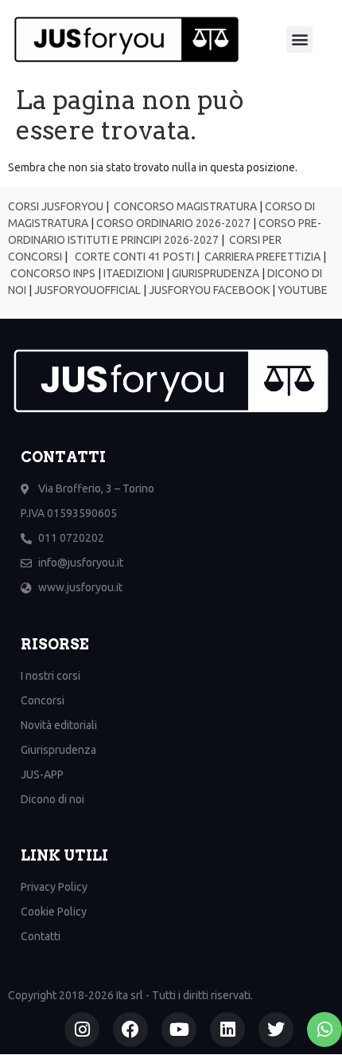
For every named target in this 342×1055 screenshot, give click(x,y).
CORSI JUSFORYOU (55, 206)
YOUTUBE (303, 290)
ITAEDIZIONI (132, 273)
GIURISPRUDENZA (215, 273)
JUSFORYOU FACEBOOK (208, 290)
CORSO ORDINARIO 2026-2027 (173, 223)
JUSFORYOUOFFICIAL (86, 290)
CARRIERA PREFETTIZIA (261, 256)
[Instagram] (81, 1029)
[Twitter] (275, 1029)
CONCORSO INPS (51, 273)
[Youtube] (178, 1029)
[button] (299, 39)
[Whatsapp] (324, 1029)
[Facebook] (130, 1029)
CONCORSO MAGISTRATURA (184, 206)
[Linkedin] (227, 1029)
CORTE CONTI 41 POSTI (134, 256)
